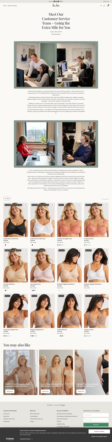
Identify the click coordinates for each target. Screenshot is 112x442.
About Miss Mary (12, 5)
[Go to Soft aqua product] (60, 244)
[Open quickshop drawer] (25, 204)
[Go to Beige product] (59, 290)
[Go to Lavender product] (62, 244)
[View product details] (15, 241)
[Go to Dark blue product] (32, 290)
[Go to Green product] (59, 244)
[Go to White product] (30, 244)
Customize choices (25, 439)
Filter (8, 198)
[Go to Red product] (57, 244)
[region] (56, 372)
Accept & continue (99, 431)
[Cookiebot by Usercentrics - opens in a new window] (10, 439)
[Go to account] (101, 5)
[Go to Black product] (5, 244)
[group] (15, 220)
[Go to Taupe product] (89, 244)
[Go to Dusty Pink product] (35, 290)
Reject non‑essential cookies (99, 436)
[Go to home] (56, 5)
